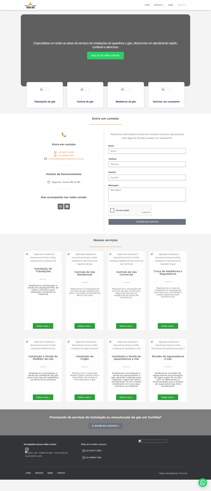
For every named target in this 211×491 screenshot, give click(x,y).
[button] (45, 95)
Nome (111, 146)
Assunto (112, 172)
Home (147, 5)
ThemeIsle (182, 473)
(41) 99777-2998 (93, 450)
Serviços (158, 5)
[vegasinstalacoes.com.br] (31, 5)
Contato (181, 5)
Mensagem (113, 185)
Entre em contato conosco (94, 444)
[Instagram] (60, 206)
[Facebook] (67, 206)
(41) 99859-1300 (93, 457)
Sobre (170, 5)
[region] (105, 61)
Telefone (112, 159)
